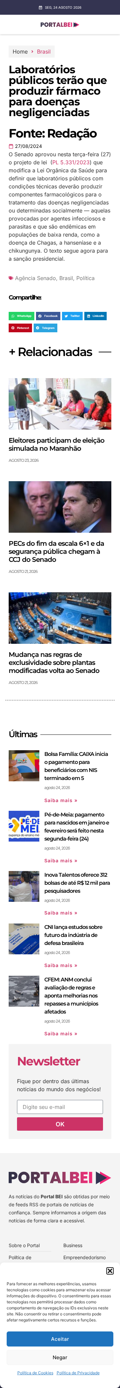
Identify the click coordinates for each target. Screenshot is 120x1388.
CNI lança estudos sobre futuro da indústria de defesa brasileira (73, 935)
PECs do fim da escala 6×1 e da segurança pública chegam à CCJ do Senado (56, 551)
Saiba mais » (61, 800)
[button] (110, 1271)
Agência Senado (35, 278)
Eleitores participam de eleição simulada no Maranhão (56, 444)
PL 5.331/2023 (71, 162)
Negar (60, 1357)
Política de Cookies (35, 1372)
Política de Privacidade (78, 1372)
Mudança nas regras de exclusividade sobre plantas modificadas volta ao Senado (54, 662)
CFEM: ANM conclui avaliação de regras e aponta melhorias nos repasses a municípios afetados (71, 995)
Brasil (44, 51)
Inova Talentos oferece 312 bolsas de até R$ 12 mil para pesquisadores (77, 883)
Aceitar (60, 1339)
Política (85, 278)
